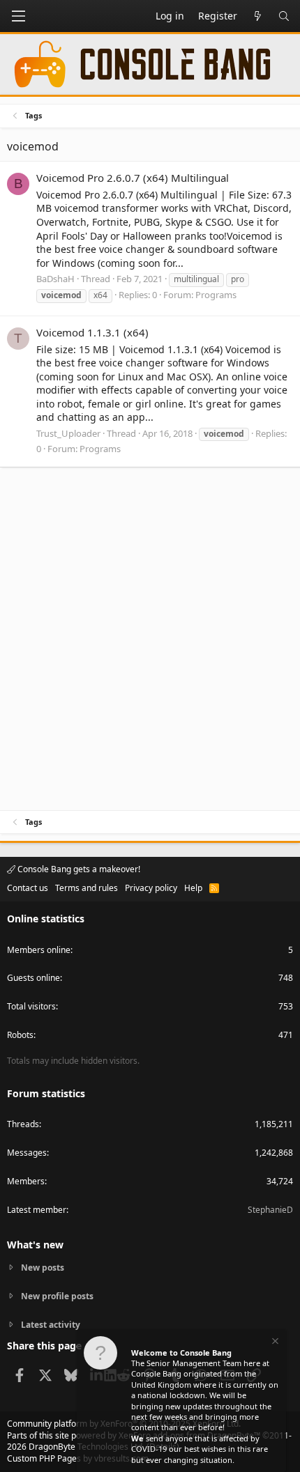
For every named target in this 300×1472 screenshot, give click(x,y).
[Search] (284, 16)
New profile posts (57, 1296)
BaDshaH (55, 278)
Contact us (27, 888)
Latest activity (50, 1325)
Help (193, 888)
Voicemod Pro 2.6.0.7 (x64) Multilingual (132, 178)
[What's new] (257, 16)
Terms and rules (86, 888)
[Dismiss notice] (274, 1342)
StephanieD (270, 1210)
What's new (35, 1244)
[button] (18, 16)
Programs (216, 294)
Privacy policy (151, 888)
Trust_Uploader (68, 433)
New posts (42, 1267)
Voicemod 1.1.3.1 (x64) (92, 332)
